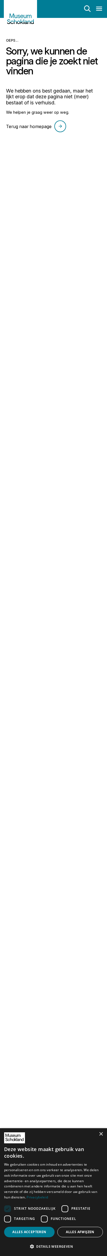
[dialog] (53, 1192)
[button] (53, 1246)
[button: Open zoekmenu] (87, 9)
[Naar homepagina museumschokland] (20, 16)
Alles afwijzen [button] (80, 1232)
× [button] (101, 1134)
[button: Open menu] (99, 9)
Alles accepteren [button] (29, 1232)
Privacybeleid (37, 1197)
